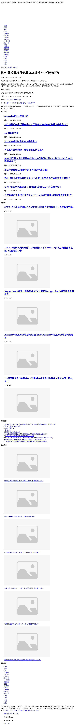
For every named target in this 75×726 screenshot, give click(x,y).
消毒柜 (6, 33)
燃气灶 (6, 52)
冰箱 (5, 31)
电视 (5, 45)
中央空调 (7, 41)
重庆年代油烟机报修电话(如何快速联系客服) (26, 170)
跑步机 (6, 39)
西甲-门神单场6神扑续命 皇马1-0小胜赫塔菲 (21, 103)
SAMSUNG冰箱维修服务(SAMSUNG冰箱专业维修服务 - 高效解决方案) (38, 207)
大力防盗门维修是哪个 (14, 99)
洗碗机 (6, 37)
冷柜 (5, 56)
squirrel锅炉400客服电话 (16, 116)
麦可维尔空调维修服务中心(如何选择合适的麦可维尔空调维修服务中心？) (29, 438)
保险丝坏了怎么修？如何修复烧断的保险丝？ (19, 436)
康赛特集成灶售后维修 (12, 432)
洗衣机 (6, 35)
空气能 (6, 51)
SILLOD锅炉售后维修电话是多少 (20, 141)
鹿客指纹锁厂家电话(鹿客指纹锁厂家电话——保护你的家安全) (25, 439)
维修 (5, 64)
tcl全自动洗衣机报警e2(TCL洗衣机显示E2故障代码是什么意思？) (26, 434)
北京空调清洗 (9, 428)
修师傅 (10, 67)
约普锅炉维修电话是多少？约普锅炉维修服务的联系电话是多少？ (36, 124)
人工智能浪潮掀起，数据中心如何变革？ (24, 150)
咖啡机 (6, 43)
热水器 (6, 49)
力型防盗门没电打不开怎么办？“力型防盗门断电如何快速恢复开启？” (38, 195)
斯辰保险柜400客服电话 (12, 426)
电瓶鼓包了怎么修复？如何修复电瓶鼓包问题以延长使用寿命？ (26, 441)
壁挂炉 (6, 54)
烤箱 (5, 29)
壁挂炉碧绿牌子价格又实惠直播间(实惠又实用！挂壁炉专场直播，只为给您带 (30, 424)
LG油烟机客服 (11, 133)
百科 (5, 58)
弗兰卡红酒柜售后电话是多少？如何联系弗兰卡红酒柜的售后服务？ (37, 178)
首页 (5, 26)
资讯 (5, 62)
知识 (5, 60)
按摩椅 (6, 47)
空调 (5, 27)
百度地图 (36, 710)
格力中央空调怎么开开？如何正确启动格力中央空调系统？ (32, 187)
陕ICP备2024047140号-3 (24, 710)
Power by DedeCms (11, 710)
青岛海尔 (8, 430)
